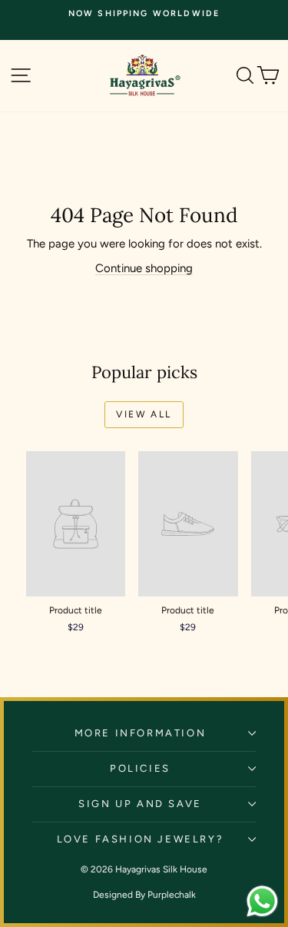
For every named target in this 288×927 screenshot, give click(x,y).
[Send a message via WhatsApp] (262, 901)
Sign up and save (140, 803)
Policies (140, 768)
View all (143, 414)
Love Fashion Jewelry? (140, 839)
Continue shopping (144, 268)
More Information (140, 733)
